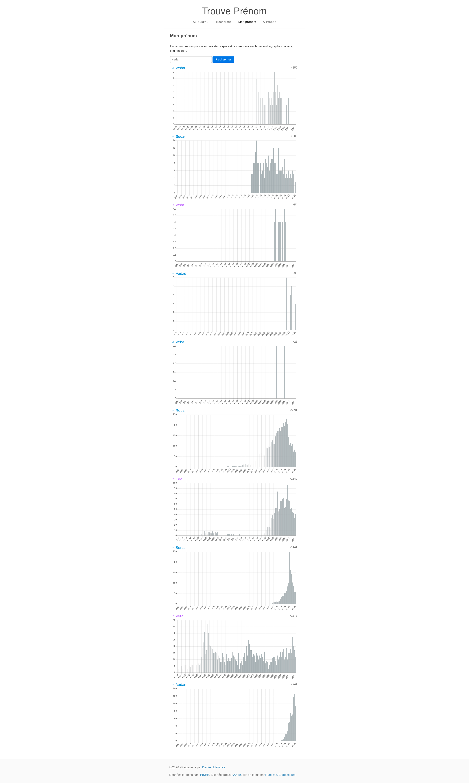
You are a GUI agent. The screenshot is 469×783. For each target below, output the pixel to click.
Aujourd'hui (201, 22)
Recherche (224, 22)
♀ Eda (177, 479)
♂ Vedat (178, 68)
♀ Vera (177, 616)
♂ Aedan (179, 685)
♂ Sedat (178, 136)
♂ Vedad (179, 274)
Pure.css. (271, 774)
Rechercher (223, 59)
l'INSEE (204, 774)
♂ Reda (178, 411)
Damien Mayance (213, 767)
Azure (237, 774)
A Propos (269, 22)
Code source (287, 774)
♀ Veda (178, 205)
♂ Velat (178, 342)
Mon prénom (247, 22)
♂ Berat (178, 548)
